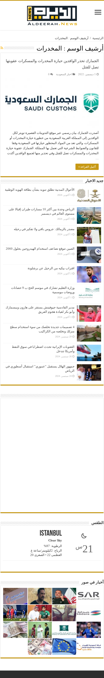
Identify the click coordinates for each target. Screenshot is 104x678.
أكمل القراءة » (87, 166)
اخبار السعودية (64, 74)
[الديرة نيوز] (52, 14)
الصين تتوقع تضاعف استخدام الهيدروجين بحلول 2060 (40, 248)
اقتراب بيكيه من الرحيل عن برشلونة (51, 268)
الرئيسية (98, 38)
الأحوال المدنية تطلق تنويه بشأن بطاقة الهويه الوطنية (39, 189)
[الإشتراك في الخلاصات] (1, 48)
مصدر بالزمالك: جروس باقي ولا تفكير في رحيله (44, 229)
